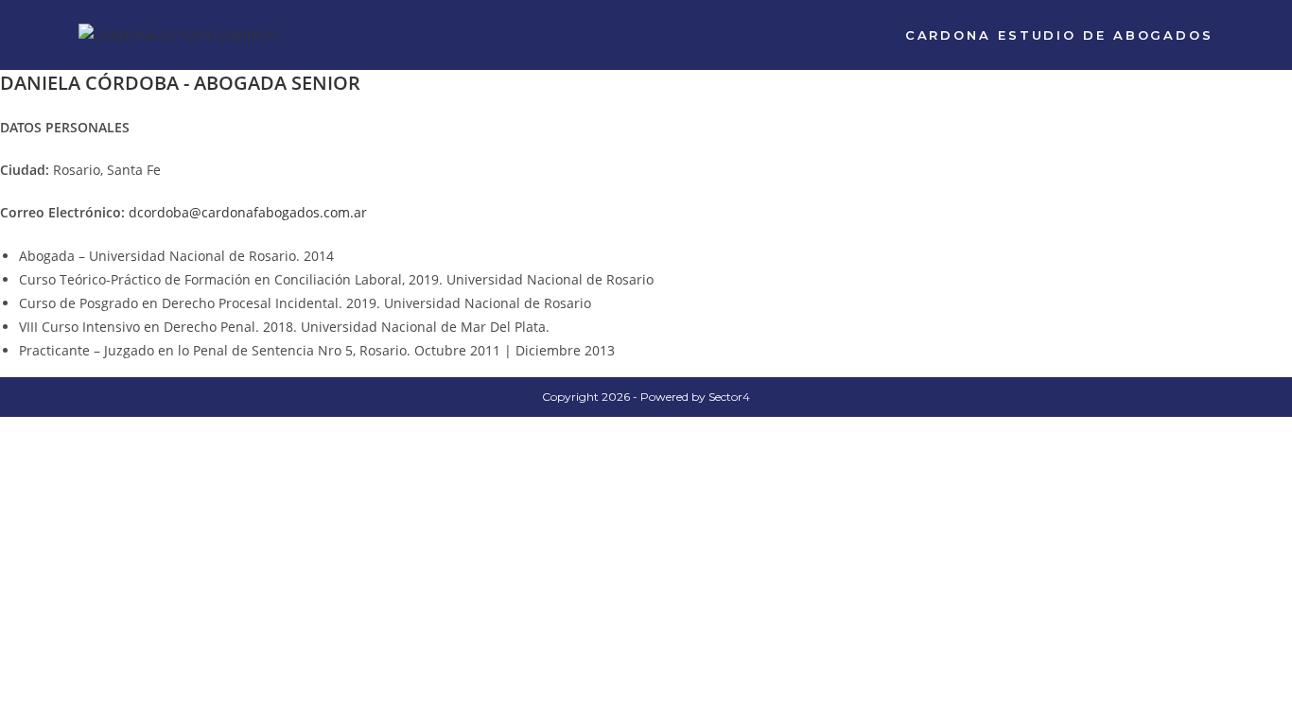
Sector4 (729, 396)
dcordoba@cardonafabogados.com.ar (248, 212)
